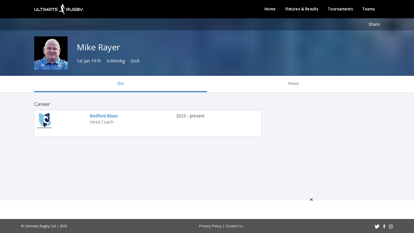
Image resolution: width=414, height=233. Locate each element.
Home (270, 9)
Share (374, 24)
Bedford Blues (104, 116)
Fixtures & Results (302, 9)
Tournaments (340, 9)
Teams (368, 9)
